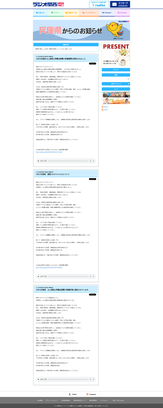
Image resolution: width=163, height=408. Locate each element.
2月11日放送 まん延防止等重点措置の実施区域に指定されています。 (63, 290)
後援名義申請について (80, 400)
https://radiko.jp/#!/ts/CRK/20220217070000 (49, 267)
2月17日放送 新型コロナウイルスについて (53, 174)
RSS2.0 (106, 107)
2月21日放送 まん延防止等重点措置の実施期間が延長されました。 (61, 59)
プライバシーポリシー (51, 400)
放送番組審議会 (65, 400)
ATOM (105, 109)
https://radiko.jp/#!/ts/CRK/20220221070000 (49, 152)
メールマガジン (104, 400)
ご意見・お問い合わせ (118, 400)
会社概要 (40, 400)
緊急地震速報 (93, 400)
